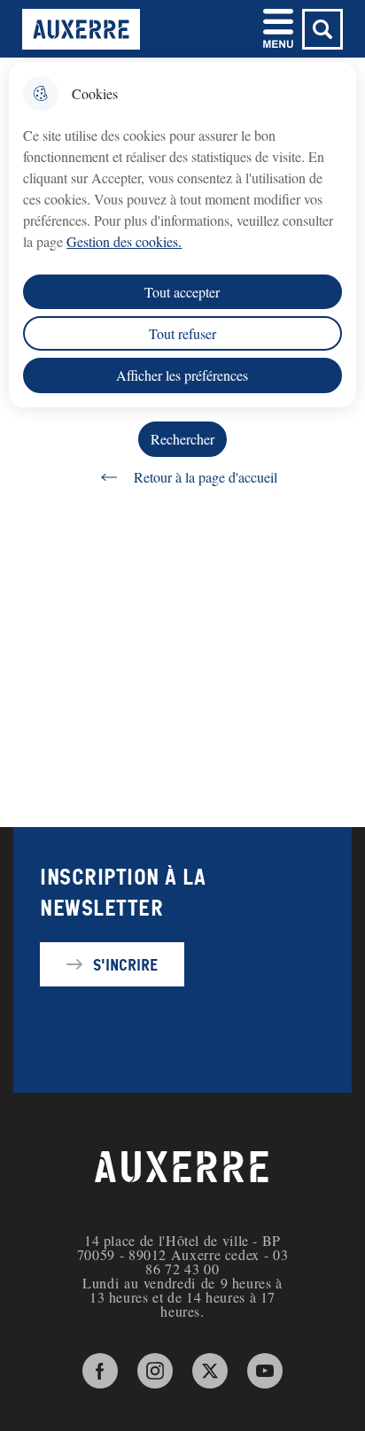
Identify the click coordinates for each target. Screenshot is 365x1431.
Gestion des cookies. (124, 241)
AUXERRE (182, 1168)
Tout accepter (182, 291)
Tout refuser (182, 333)
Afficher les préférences (182, 375)
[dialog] (182, 234)
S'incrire (125, 964)
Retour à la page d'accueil (205, 477)
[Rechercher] (322, 29)
